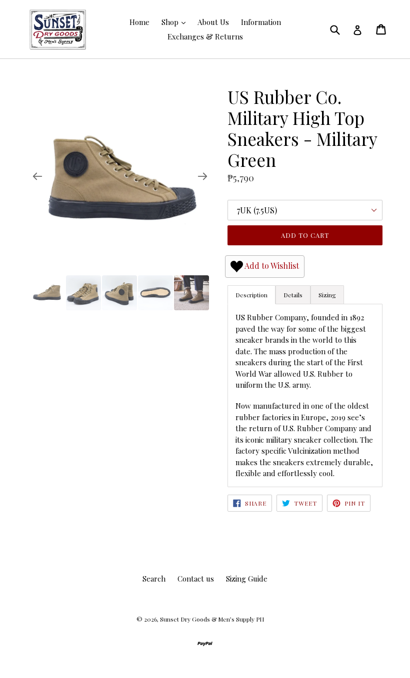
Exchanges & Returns (205, 36)
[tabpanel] (305, 395)
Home (140, 22)
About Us (213, 22)
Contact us (196, 579)
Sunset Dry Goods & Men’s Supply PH (212, 619)
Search (154, 579)
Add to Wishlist (271, 265)
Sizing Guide (247, 579)
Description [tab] (252, 295)
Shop (171, 22)
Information (261, 22)
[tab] (293, 294)
